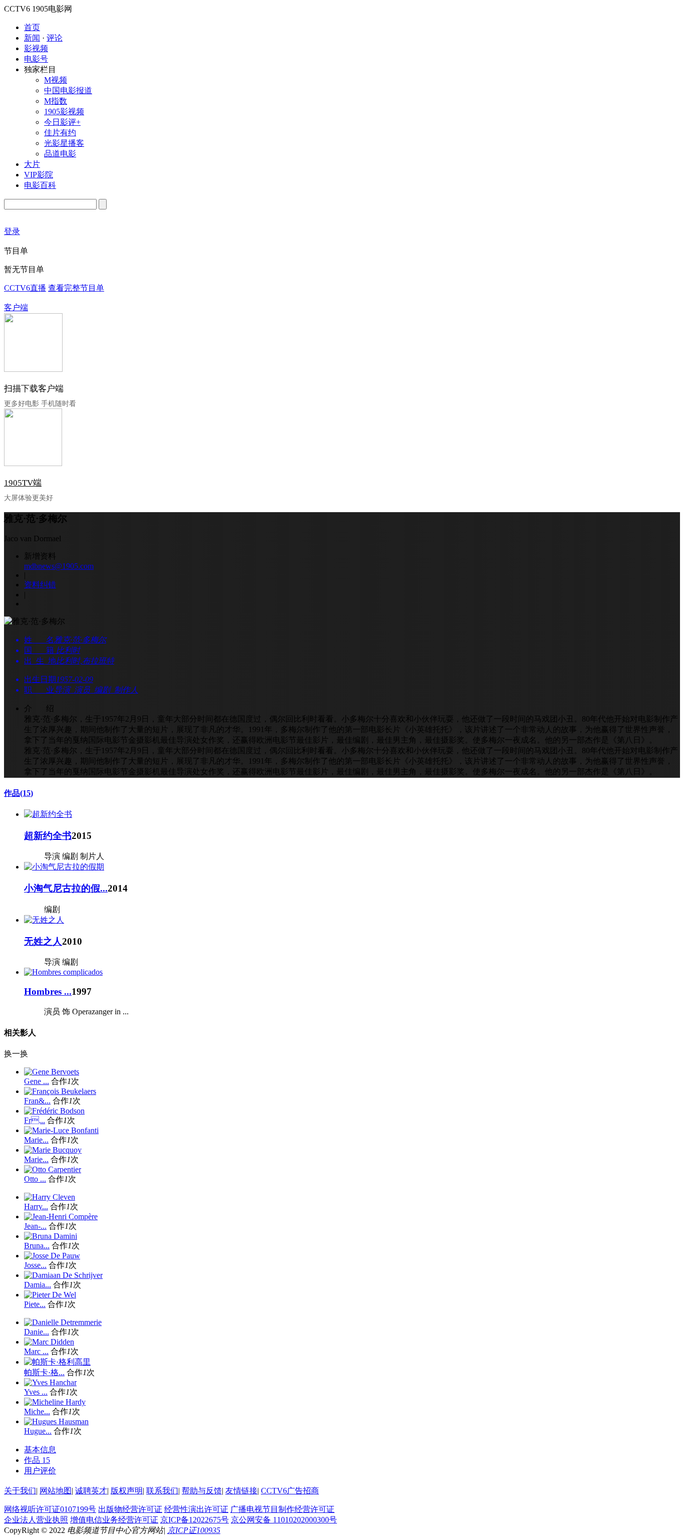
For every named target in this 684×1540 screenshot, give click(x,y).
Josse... (35, 1265)
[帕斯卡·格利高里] (57, 1362)
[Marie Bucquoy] (53, 1150)
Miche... (37, 1411)
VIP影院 (38, 174)
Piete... (35, 1304)
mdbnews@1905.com (59, 566)
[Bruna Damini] (50, 1236)
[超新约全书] (48, 814)
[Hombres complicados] (63, 972)
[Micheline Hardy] (55, 1402)
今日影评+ (62, 122)
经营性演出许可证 (196, 1509)
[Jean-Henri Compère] (61, 1216)
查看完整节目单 (76, 288)
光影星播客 (64, 143)
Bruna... (37, 1245)
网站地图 (56, 1490)
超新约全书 (48, 835)
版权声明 (127, 1490)
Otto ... (35, 1179)
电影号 (36, 59)
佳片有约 (60, 132)
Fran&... (37, 1100)
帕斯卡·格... (44, 1372)
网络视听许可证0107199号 (50, 1509)
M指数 (55, 101)
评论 (55, 38)
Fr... (34, 1120)
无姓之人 (43, 941)
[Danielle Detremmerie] (63, 1322)
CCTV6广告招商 (290, 1490)
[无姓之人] (44, 920)
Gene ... (36, 1081)
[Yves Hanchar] (50, 1382)
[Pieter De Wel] (50, 1294)
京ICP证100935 (193, 1530)
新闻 (32, 38)
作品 (18, 793)
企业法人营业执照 (36, 1519)
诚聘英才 (91, 1490)
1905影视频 (64, 111)
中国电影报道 (68, 90)
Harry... (36, 1206)
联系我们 (162, 1490)
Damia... (37, 1284)
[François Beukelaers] (60, 1091)
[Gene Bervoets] (51, 1071)
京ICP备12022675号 (194, 1519)
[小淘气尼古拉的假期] (64, 866)
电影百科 (40, 185)
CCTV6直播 (25, 288)
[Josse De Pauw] (52, 1255)
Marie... (36, 1140)
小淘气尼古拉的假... (66, 888)
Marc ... (36, 1351)
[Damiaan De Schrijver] (63, 1275)
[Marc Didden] (49, 1342)
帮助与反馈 (202, 1490)
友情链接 (241, 1490)
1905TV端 (23, 483)
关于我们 (20, 1490)
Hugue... (38, 1431)
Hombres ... (48, 991)
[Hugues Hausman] (56, 1421)
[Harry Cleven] (49, 1197)
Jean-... (35, 1226)
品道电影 (60, 153)
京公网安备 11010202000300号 (284, 1519)
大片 (32, 164)
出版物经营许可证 (130, 1509)
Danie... (36, 1332)
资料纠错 (40, 584)
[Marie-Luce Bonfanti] (61, 1130)
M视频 (55, 80)
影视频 (36, 48)
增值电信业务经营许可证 (114, 1519)
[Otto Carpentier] (52, 1169)
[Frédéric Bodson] (54, 1111)
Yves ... (36, 1392)
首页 (32, 27)
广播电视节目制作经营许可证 (282, 1509)
